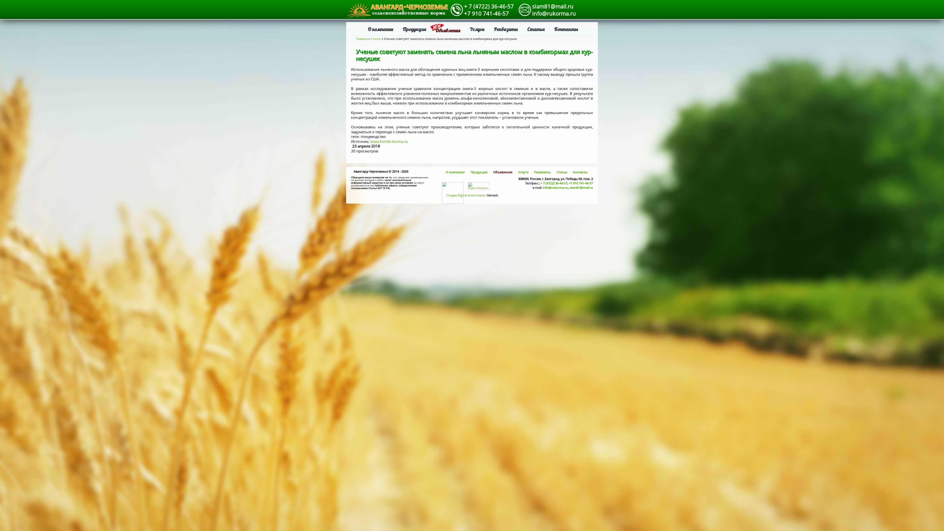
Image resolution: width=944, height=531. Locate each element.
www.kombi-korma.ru (389, 141)
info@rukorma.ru (554, 13)
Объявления (447, 30)
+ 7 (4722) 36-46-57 (489, 6)
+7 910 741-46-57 (486, 13)
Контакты (566, 29)
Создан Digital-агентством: (472, 195)
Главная (362, 39)
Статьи (536, 29)
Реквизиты (506, 29)
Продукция (414, 29)
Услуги (477, 29)
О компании (380, 29)
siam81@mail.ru (553, 6)
